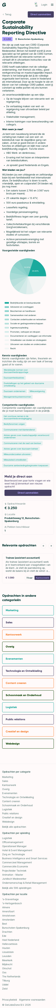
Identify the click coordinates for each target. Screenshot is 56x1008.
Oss (4, 972)
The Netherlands (11, 976)
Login (44, 4)
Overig (6, 789)
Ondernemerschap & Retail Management (24, 883)
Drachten (7, 932)
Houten (6, 948)
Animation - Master (12, 874)
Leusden (6, 956)
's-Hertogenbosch (12, 903)
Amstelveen (8, 915)
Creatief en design (12, 817)
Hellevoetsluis (9, 944)
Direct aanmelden (40, 14)
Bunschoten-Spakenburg (15, 927)
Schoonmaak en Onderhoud (17, 805)
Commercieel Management (17, 862)
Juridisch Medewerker (14, 878)
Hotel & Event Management (17, 850)
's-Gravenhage (10, 899)
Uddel (5, 984)
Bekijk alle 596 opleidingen (16, 888)
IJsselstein (8, 952)
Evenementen (9, 793)
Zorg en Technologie (13, 854)
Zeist (5, 988)
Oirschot (6, 968)
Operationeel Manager (14, 846)
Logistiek (7, 809)
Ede (4, 936)
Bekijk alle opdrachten (14, 827)
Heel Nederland (10, 940)
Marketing (7, 777)
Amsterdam (8, 919)
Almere (6, 907)
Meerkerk (7, 960)
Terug (8, 14)
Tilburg (6, 980)
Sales (5, 781)
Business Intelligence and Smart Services (24, 858)
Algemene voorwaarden (32, 999)
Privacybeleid (9, 999)
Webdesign (8, 821)
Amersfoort (8, 911)
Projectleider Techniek (14, 870)
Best (4, 923)
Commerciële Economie (15, 866)
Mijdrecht (7, 964)
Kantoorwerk (9, 785)
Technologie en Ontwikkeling (18, 797)
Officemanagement (12, 842)
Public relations (10, 813)
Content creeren (11, 801)
